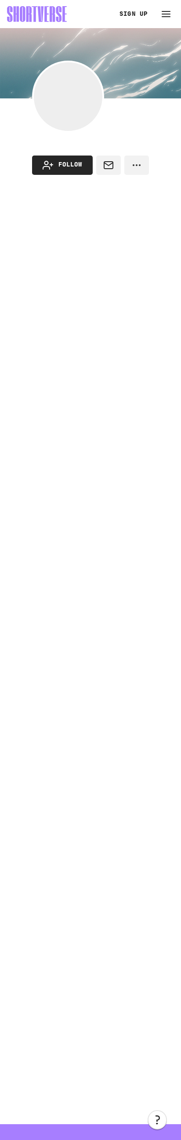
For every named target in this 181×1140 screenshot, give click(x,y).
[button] (157, 1119)
